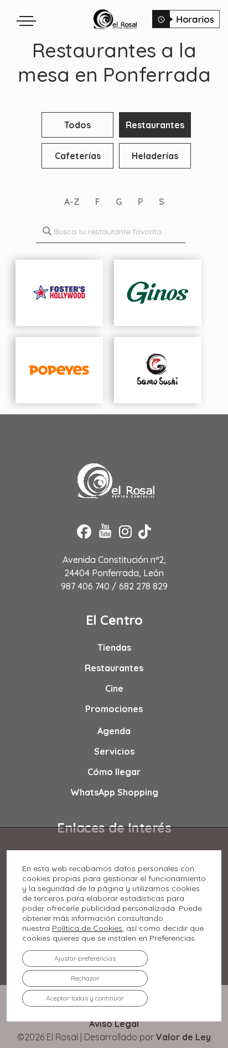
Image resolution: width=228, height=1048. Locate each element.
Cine (114, 688)
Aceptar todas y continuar (85, 998)
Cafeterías (78, 155)
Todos (77, 124)
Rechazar (85, 978)
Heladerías (155, 155)
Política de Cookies (87, 928)
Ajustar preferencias (85, 958)
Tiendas (114, 647)
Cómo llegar (114, 771)
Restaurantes (155, 124)
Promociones (114, 708)
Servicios (114, 751)
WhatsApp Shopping (114, 792)
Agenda (114, 730)
